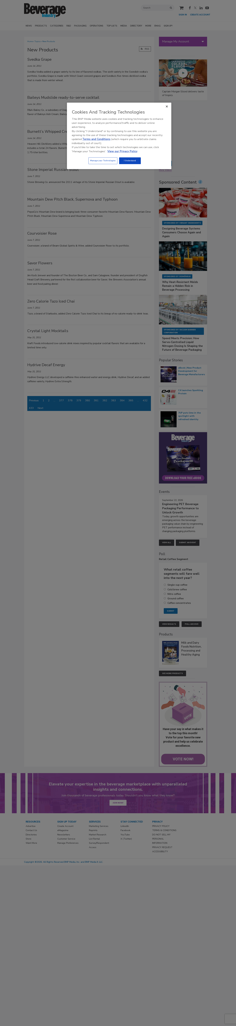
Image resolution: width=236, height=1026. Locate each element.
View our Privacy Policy (122, 151)
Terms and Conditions (96, 139)
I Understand (130, 160)
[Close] (166, 106)
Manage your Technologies (103, 160)
